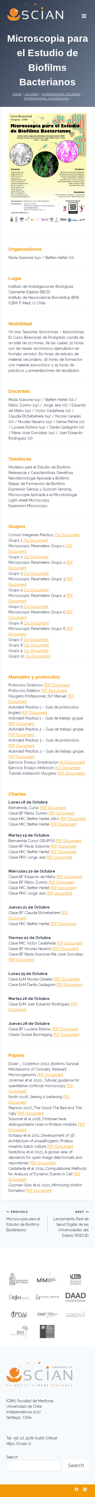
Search (12, 1457)
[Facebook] (76, 1489)
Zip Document (67, 535)
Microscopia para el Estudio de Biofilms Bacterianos (23, 1221)
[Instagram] (85, 1489)
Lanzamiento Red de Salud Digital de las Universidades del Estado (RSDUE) (71, 1224)
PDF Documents (71, 773)
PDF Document (57, 685)
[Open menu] (84, 14)
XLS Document (72, 762)
